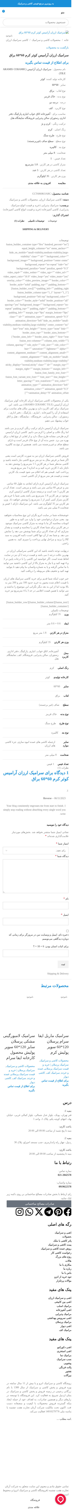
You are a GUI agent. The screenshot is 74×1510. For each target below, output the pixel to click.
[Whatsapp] (29, 1211)
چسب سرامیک (65, 1359)
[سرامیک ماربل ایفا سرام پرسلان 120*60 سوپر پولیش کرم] (53, 1008)
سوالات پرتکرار (64, 1280)
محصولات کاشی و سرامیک (54, 1060)
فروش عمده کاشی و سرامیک (57, 1248)
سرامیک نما (66, 1355)
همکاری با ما (66, 1264)
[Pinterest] (58, 1211)
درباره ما (68, 1268)
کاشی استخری (65, 1351)
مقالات (69, 1261)
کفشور (69, 1371)
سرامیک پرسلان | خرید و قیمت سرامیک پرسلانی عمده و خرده (53, 1068)
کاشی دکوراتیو (65, 1347)
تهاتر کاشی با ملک (63, 1240)
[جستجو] (6, 22)
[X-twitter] (38, 1211)
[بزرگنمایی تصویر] (62, 28)
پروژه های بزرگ (64, 1256)
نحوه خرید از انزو (63, 1276)
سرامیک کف (53, 1072)
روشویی (68, 1363)
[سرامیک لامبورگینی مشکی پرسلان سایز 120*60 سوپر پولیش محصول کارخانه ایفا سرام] (19, 1008)
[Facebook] (68, 1211)
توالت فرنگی (66, 1367)
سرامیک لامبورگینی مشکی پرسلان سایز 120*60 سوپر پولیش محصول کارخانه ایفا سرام (19, 1046)
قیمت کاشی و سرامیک (60, 1244)
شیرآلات (68, 1375)
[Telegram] (48, 1211)
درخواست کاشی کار (62, 1252)
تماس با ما (67, 1273)
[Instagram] (19, 1211)
